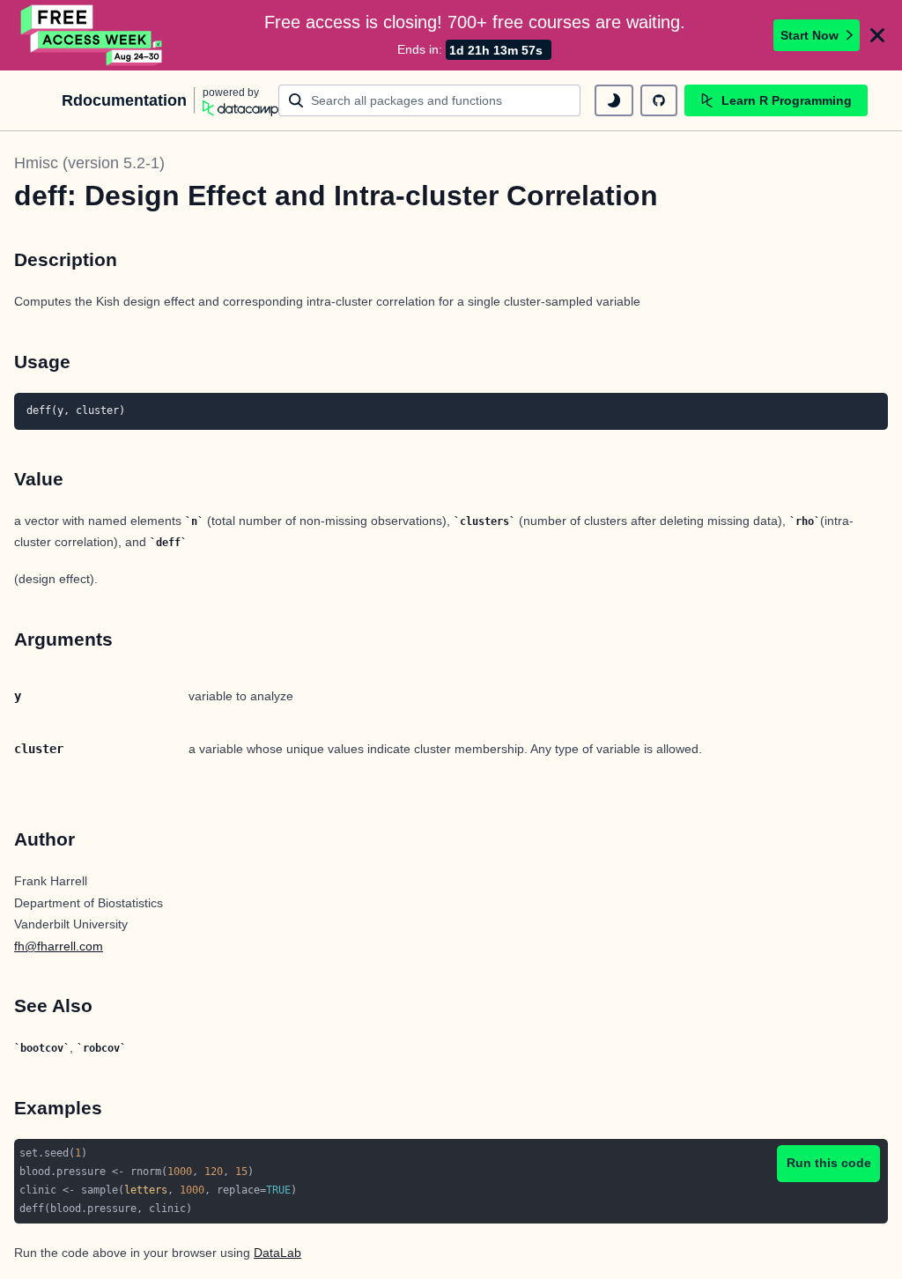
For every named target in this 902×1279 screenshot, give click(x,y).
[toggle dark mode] (614, 100)
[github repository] (658, 100)
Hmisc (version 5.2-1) (89, 163)
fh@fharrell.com (58, 946)
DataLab (277, 1253)
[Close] (877, 35)
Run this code (829, 1163)
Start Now (809, 35)
